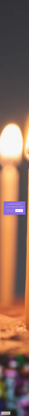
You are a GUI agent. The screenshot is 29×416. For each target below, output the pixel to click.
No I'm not (10, 210)
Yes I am (19, 210)
